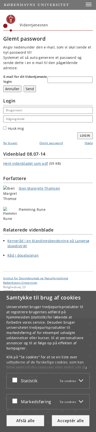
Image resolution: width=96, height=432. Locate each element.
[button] (89, 4)
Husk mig (16, 128)
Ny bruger (10, 143)
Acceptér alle (70, 420)
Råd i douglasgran (23, 255)
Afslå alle (25, 420)
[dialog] (48, 361)
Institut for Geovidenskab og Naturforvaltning (35, 278)
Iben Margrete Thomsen (39, 188)
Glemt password (51, 143)
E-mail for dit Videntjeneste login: (25, 79)
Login (85, 135)
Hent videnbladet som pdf (25, 163)
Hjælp (89, 143)
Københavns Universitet (20, 282)
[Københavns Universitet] (9, 23)
